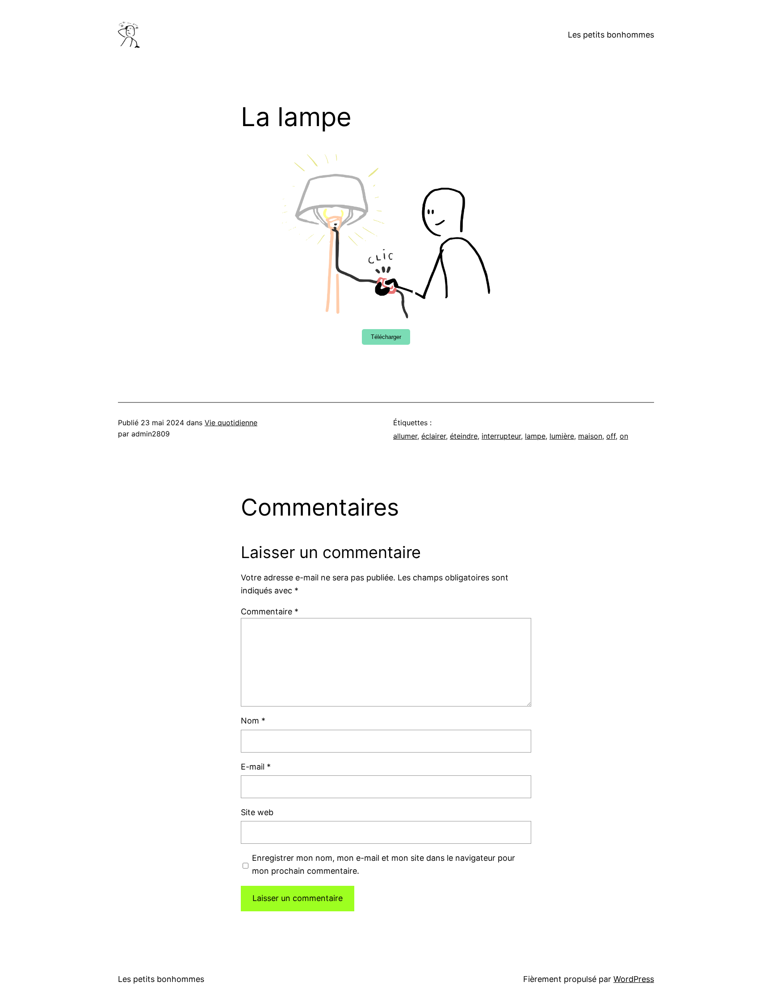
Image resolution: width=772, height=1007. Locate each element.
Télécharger (386, 337)
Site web (257, 812)
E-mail (256, 766)
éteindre (464, 436)
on (624, 436)
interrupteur (501, 436)
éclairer (433, 436)
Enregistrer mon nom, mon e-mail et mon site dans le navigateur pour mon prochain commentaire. (383, 864)
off (611, 436)
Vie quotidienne (231, 422)
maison (590, 436)
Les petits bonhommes (611, 34)
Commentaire (269, 611)
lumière (562, 436)
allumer (405, 436)
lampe (535, 436)
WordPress (633, 979)
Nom (253, 720)
